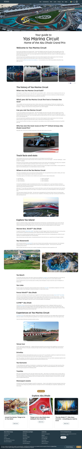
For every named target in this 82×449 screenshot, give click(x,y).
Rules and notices (45, 443)
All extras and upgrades (46, 433)
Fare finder (25, 440)
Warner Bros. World (29, 231)
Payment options (44, 437)
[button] (71, 1)
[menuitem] (40, 2)
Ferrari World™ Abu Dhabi (59, 295)
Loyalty (55, 1)
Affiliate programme (45, 441)
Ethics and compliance (8, 441)
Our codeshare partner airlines (9, 440)
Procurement (44, 440)
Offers (51, 1)
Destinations (25, 435)
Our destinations (46, 1)
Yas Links (46, 287)
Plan (62, 1)
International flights (26, 437)
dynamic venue (21, 305)
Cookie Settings (69, 446)
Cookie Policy (53, 446)
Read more (15, 423)
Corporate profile (7, 433)
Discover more (41, 391)
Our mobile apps (44, 438)
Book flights (25, 433)
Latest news (6, 435)
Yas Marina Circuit (19, 315)
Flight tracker (25, 438)
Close (79, 446)
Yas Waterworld (29, 243)
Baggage (43, 435)
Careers (5, 437)
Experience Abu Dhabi (26, 441)
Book (40, 1)
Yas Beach (45, 277)
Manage (59, 1)
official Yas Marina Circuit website (30, 60)
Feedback (63, 437)
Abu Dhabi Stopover (26, 443)
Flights (66, 1)
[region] (41, 447)
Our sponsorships (7, 438)
